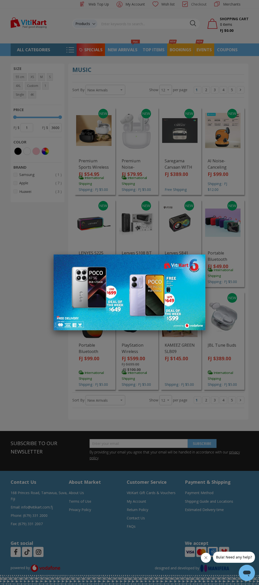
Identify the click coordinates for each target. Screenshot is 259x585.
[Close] (198, 261)
